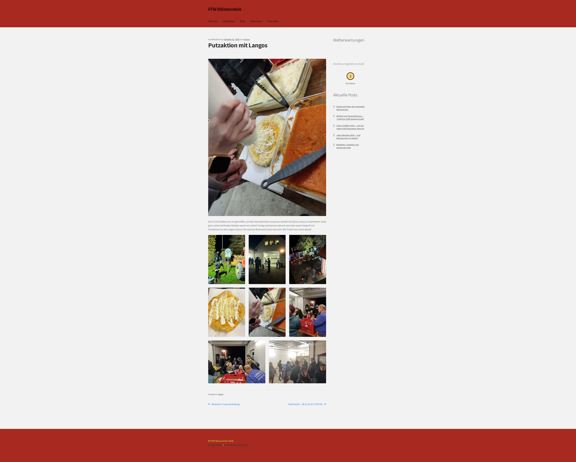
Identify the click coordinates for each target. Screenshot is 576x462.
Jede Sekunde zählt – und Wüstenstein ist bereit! (348, 137)
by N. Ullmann (350, 83)
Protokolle (273, 21)
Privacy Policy (215, 444)
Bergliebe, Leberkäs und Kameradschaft (347, 146)
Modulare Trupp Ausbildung (226, 404)
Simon (247, 39)
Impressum (256, 21)
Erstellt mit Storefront (236, 444)
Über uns (212, 21)
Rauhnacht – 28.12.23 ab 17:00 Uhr (305, 404)
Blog (242, 21)
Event (220, 394)
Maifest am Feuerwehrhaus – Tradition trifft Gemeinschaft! (350, 117)
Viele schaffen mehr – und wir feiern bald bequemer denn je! (350, 127)
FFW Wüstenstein (225, 9)
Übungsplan (228, 21)
